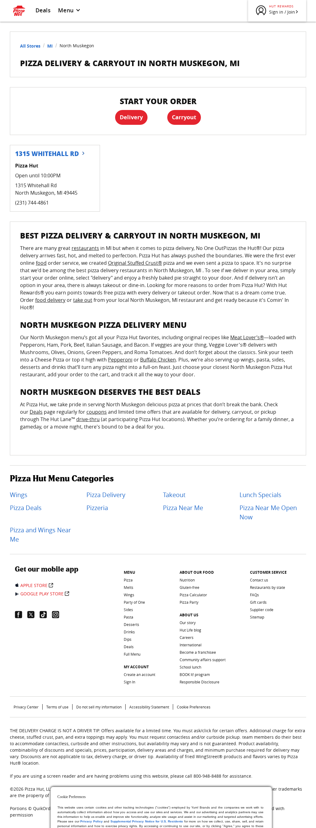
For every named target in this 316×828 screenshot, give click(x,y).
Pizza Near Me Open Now (268, 512)
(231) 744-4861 (32, 202)
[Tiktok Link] (46, 614)
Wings (18, 495)
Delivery (131, 117)
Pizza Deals (26, 508)
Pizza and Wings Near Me (40, 534)
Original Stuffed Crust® (135, 263)
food (41, 263)
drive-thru (88, 419)
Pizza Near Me (183, 508)
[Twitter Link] (33, 614)
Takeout (174, 495)
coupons (96, 411)
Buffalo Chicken (158, 359)
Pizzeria (97, 508)
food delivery (50, 300)
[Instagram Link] (58, 614)
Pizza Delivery (105, 495)
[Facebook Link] (21, 614)
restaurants (85, 248)
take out (82, 300)
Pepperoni (120, 359)
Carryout (184, 117)
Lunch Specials (260, 495)
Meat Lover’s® (247, 337)
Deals (43, 10)
